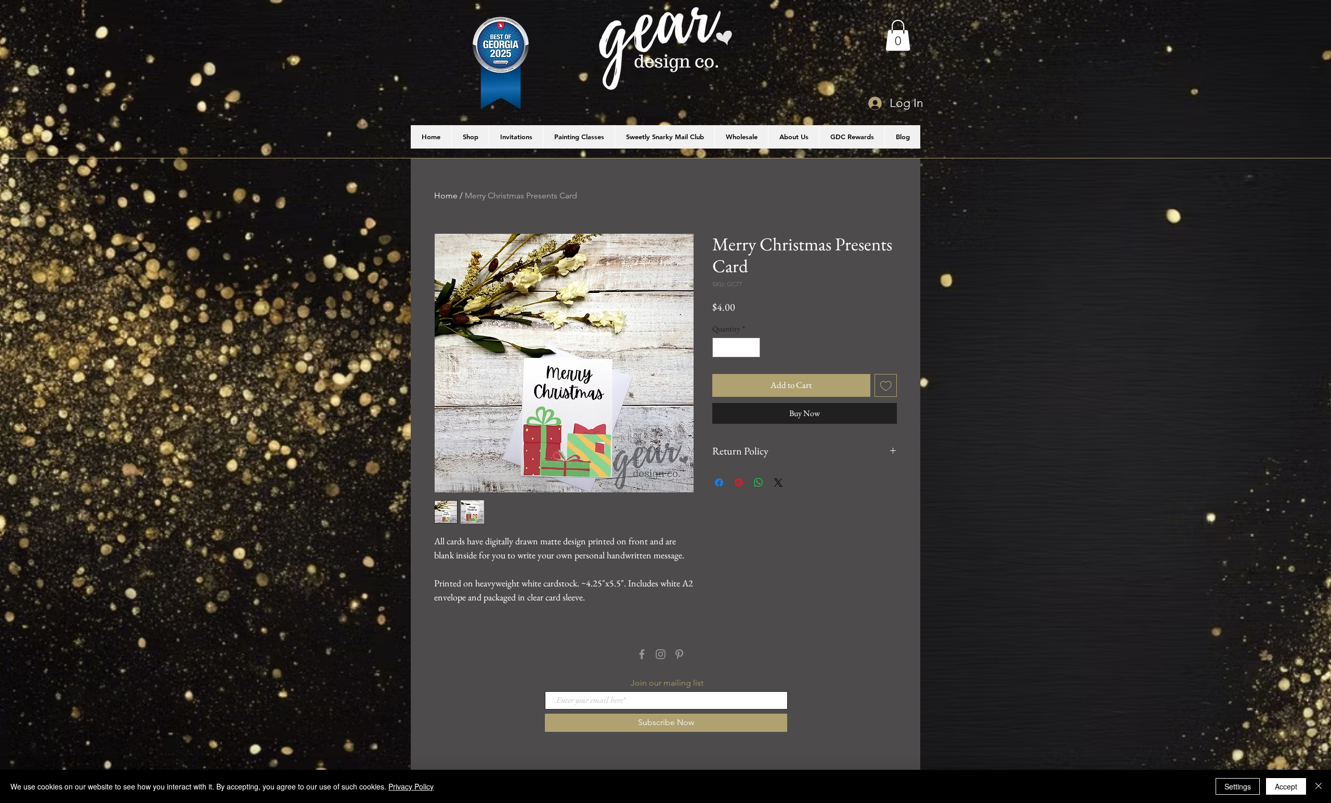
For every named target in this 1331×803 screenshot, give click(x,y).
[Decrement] (721, 347)
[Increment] (752, 347)
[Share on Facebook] (719, 482)
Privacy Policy (411, 786)
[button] (898, 35)
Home (446, 195)
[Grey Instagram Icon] (660, 654)
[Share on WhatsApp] (758, 482)
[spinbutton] (736, 347)
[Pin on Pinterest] (739, 482)
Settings (1237, 786)
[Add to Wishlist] (886, 385)
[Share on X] (778, 482)
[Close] (1318, 786)
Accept (1286, 786)
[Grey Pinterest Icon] (679, 654)
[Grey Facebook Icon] (641, 654)
